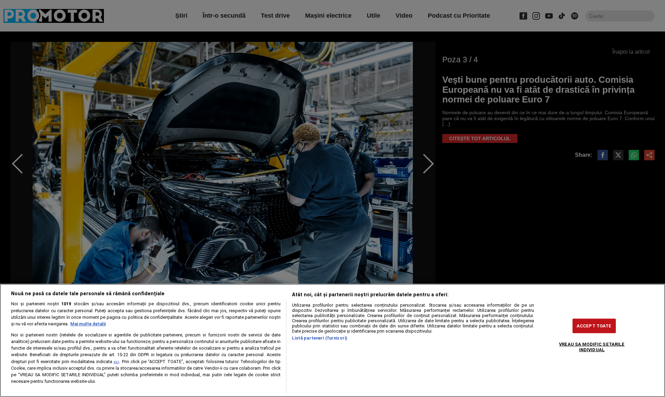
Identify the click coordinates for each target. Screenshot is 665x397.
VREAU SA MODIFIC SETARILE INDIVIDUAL (591, 347)
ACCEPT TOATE (594, 325)
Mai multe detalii (88, 323)
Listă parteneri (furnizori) (319, 338)
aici (116, 362)
